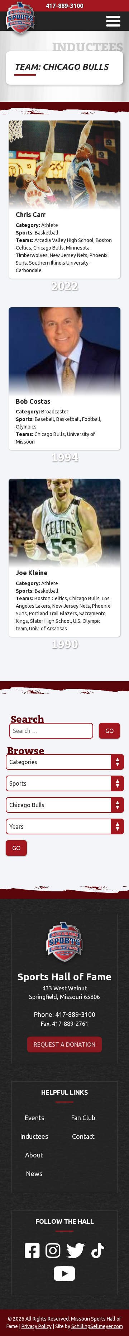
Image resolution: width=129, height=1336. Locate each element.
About (34, 1155)
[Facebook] (32, 1256)
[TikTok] (97, 1256)
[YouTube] (64, 1279)
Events (34, 1117)
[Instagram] (53, 1256)
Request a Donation (64, 1044)
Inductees (34, 1136)
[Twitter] (76, 1256)
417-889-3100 (64, 6)
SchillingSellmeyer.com (97, 1326)
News (34, 1173)
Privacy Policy (37, 1326)
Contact (83, 1136)
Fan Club (83, 1117)
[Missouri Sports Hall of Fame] (20, 36)
